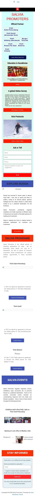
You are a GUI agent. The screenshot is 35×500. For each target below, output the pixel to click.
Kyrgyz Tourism (24, 39)
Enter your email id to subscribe (13, 464)
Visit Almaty (7, 50)
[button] (17, 9)
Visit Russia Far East (10, 45)
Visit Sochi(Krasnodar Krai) (11, 34)
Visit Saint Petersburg (11, 29)
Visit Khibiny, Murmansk (12, 39)
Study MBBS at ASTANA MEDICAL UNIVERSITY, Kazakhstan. (17, 79)
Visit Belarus (21, 45)
